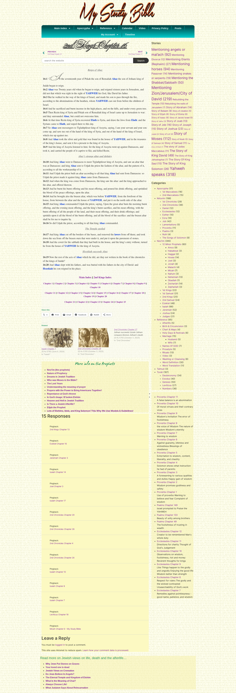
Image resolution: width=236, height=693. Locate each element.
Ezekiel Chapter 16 (58, 444)
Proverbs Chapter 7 (167, 433)
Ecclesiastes (168, 211)
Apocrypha (83, 28)
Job (164, 221)
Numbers (167, 388)
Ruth (164, 234)
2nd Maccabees (170, 195)
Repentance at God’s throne (61, 394)
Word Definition (170, 362)
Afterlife (166, 323)
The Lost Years (55, 383)
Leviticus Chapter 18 (59, 614)
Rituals (165, 352)
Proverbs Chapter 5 (167, 452)
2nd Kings (167, 296)
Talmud (160, 368)
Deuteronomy (169, 375)
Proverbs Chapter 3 (167, 472)
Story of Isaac (160, 117)
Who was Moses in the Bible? (62, 380)
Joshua (166, 313)
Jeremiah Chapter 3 (59, 458)
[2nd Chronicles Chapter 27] (132, 335)
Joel (170, 260)
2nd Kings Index (102, 277)
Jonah (171, 264)
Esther (165, 214)
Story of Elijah (160, 114)
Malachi (172, 267)
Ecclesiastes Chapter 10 (169, 551)
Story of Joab (177, 121)
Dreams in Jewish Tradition (61, 377)
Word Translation (171, 365)
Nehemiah (173, 277)
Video (142, 28)
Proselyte (167, 349)
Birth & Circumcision (172, 326)
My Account (108, 34)
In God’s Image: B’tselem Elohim (63, 397)
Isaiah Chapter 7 (49, 349)
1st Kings (167, 290)
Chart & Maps (169, 329)
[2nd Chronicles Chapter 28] (94, 337)
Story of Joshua (170, 128)
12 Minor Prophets (171, 244)
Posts (178, 28)
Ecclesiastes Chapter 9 (169, 564)
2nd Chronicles (170, 204)
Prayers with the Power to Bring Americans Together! (74, 390)
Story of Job (161, 124)
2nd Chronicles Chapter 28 (89, 349)
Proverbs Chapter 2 (167, 482)
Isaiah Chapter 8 (57, 586)
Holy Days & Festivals (173, 332)
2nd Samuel (168, 300)
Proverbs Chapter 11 (167, 396)
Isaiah (165, 306)
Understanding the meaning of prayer (66, 387)
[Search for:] (87, 60)
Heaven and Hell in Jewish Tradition (65, 400)
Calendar (127, 28)
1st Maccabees (170, 191)
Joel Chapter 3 (56, 486)
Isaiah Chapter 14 (58, 472)
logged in (60, 644)
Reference (106, 28)
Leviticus (167, 385)
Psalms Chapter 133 (167, 515)
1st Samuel (167, 293)
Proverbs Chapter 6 (167, 439)
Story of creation (182, 111)
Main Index (60, 28)
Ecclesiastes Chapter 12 (169, 531)
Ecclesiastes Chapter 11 (169, 541)
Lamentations (169, 224)
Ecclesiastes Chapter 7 (169, 590)
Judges (166, 316)
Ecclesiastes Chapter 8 (169, 577)
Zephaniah (173, 286)
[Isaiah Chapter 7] (58, 337)
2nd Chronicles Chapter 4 (61, 543)
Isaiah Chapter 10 (58, 572)
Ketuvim (161, 198)
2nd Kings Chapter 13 (60, 429)
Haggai (171, 254)
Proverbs (167, 227)
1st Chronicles (169, 201)
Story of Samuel (176, 143)
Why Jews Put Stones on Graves (62, 664)
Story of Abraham (179, 107)
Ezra (164, 218)
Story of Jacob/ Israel (181, 117)
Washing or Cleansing (173, 359)
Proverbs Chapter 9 (167, 413)
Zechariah (173, 283)
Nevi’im (160, 241)
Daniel (165, 208)
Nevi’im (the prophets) (58, 370)
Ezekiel (166, 303)
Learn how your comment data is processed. (106, 650)
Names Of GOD (170, 346)
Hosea (171, 257)
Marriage (167, 336)
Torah (160, 372)
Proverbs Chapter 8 (167, 423)
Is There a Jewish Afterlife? (61, 404)
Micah (171, 270)
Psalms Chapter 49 (167, 521)
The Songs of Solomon (174, 237)
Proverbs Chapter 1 (167, 492)
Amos (171, 247)
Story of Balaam (161, 110)
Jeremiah (167, 309)
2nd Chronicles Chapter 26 (62, 557)
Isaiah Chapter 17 (58, 500)
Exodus (166, 378)
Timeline (130, 34)
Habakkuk (173, 250)
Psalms (166, 231)
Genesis (166, 382)
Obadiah (172, 280)
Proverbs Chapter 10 (167, 403)
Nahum (171, 273)
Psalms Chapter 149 (167, 505)
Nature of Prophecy (57, 373)
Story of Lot (166, 134)
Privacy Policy (160, 28)
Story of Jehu (158, 121)
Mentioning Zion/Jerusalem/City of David (171, 93)
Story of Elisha (179, 114)
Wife (170, 342)
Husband (172, 339)
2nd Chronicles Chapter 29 (62, 515)
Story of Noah (180, 139)
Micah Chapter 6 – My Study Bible (65, 629)
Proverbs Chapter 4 (167, 462)
